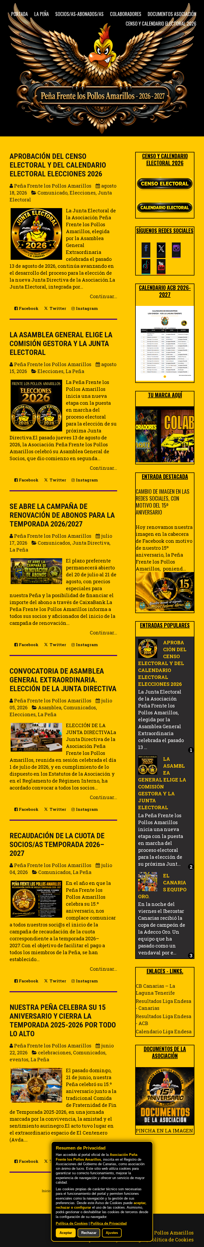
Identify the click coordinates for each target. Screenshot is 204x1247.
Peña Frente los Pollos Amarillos (155, 1232)
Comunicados (54, 543)
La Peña (41, 13)
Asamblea (49, 707)
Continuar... (103, 296)
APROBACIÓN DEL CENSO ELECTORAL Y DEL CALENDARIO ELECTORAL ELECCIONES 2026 (58, 165)
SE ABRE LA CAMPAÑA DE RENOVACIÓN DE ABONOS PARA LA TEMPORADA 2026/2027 (62, 515)
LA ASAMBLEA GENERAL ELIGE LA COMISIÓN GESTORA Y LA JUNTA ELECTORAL (61, 343)
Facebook (28, 308)
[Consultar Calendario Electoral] (165, 208)
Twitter (57, 308)
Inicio (46, 1191)
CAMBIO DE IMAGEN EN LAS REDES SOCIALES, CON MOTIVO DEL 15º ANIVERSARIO (162, 501)
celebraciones (54, 1052)
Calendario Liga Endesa (164, 1031)
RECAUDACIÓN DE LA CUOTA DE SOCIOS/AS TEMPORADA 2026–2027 (57, 844)
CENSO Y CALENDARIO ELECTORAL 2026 (161, 23)
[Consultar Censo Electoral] (165, 184)
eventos (19, 1059)
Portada (19, 13)
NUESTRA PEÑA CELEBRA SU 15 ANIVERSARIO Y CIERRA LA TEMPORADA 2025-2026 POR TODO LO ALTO (63, 1020)
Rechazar (88, 1233)
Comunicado (52, 192)
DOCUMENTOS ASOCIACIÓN (172, 13)
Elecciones (83, 192)
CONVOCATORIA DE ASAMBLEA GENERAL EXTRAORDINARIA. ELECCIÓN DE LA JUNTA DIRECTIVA (63, 680)
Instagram (86, 308)
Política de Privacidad (109, 1223)
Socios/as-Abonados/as (79, 13)
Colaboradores (125, 13)
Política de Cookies (171, 1239)
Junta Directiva (90, 543)
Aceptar (66, 1233)
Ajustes (112, 1233)
